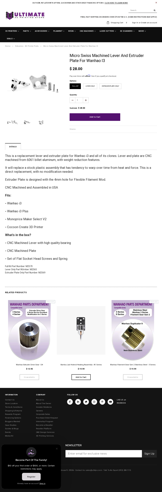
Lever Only (90, 86)
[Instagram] (94, 402)
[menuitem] (12, 31)
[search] (142, 10)
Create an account (149, 23)
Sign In (135, 23)
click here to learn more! (116, 3)
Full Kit (75, 86)
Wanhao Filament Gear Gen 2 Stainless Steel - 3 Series (133, 365)
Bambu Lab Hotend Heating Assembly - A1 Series (81, 365)
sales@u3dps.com (94, 470)
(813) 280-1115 (125, 470)
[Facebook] (70, 402)
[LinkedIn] (78, 402)
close (156, 2)
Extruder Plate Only (110, 86)
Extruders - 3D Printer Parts (26, 46)
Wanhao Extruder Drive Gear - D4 (29, 365)
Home (7, 46)
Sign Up (149, 453)
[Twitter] (86, 402)
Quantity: (73, 95)
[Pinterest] (102, 402)
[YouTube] (110, 402)
